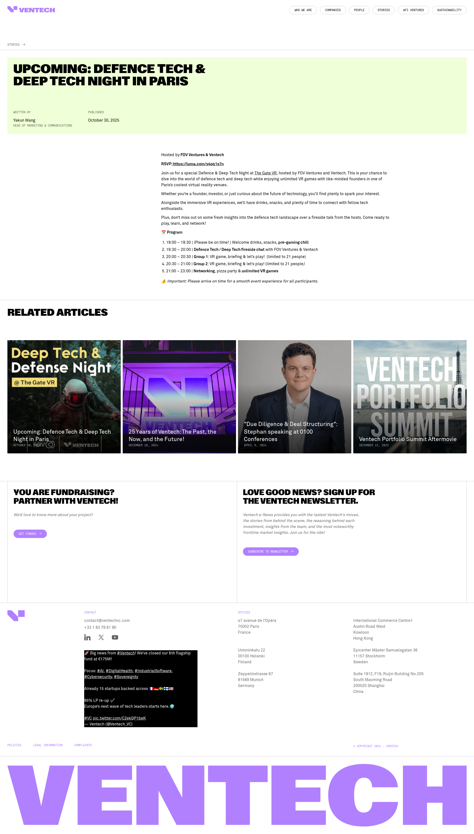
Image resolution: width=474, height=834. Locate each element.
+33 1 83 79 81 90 (100, 627)
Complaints (83, 745)
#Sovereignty (126, 676)
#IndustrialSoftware (153, 670)
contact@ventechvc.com (107, 620)
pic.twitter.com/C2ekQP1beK (119, 718)
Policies (14, 745)
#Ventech (126, 653)
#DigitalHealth (119, 670)
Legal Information (47, 745)
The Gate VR (266, 173)
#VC (88, 718)
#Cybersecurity (98, 676)
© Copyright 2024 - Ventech (375, 746)
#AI (100, 670)
